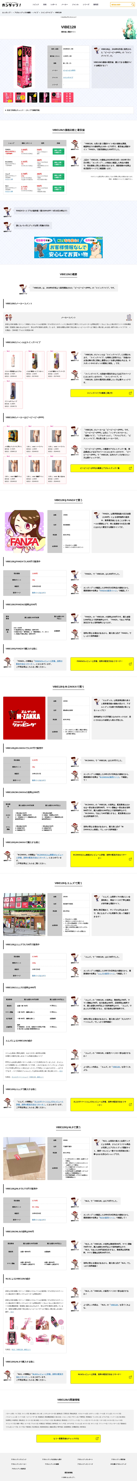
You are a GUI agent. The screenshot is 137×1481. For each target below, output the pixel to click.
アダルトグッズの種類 (52, 1464)
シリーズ (86, 4)
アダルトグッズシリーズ (85, 1464)
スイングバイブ (68, 77)
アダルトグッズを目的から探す (52, 1459)
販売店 (96, 4)
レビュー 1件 (9, 179)
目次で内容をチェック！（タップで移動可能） (24, 110)
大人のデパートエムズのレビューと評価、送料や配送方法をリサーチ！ (99, 1103)
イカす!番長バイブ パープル (57, 371)
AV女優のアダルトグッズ (118, 1464)
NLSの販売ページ (107, 1218)
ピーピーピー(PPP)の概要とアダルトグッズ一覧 (100, 468)
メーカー (64, 4)
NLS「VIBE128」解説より (21, 1349)
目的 (44, 4)
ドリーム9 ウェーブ (11, 401)
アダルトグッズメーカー (18, 1464)
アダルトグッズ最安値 (118, 1459)
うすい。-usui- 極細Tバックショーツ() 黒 (39, 476)
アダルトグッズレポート (85, 1459)
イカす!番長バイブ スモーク (35, 371)
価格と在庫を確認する (57, 151)
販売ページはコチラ (39, 592)
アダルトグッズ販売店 (19, 1469)
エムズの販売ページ (106, 974)
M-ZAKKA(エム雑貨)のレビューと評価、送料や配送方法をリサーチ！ (100, 856)
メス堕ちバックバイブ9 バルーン (15, 446)
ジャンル (75, 4)
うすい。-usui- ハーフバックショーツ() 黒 (61, 446)
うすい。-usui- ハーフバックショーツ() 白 (39, 446)
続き (61, 1071)
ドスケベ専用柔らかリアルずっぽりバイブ (18, 371)
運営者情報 (69, 1472)
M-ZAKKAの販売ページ (109, 777)
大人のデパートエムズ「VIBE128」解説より (28, 1077)
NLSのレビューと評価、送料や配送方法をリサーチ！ (100, 1374)
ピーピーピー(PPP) (69, 70)
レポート (54, 4)
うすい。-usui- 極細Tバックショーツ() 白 (18, 476)
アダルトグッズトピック (18, 1459)
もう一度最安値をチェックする (66, 1438)
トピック (36, 4)
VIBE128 (116, 1067)
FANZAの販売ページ (108, 591)
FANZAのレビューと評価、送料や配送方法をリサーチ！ (100, 661)
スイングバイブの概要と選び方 (100, 393)
